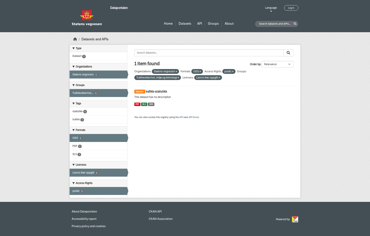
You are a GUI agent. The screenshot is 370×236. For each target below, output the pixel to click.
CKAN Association (160, 219)
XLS (144, 104)
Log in (291, 8)
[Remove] (176, 71)
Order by (255, 64)
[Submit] (288, 52)
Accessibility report (84, 219)
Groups (213, 24)
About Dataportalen (84, 211)
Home (168, 24)
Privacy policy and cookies (89, 226)
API (199, 24)
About (229, 24)
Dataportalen (119, 8)
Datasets (185, 24)
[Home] (75, 39)
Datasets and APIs (95, 39)
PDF (137, 104)
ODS (151, 104)
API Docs (193, 117)
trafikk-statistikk (156, 91)
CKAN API (155, 211)
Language (271, 7)
